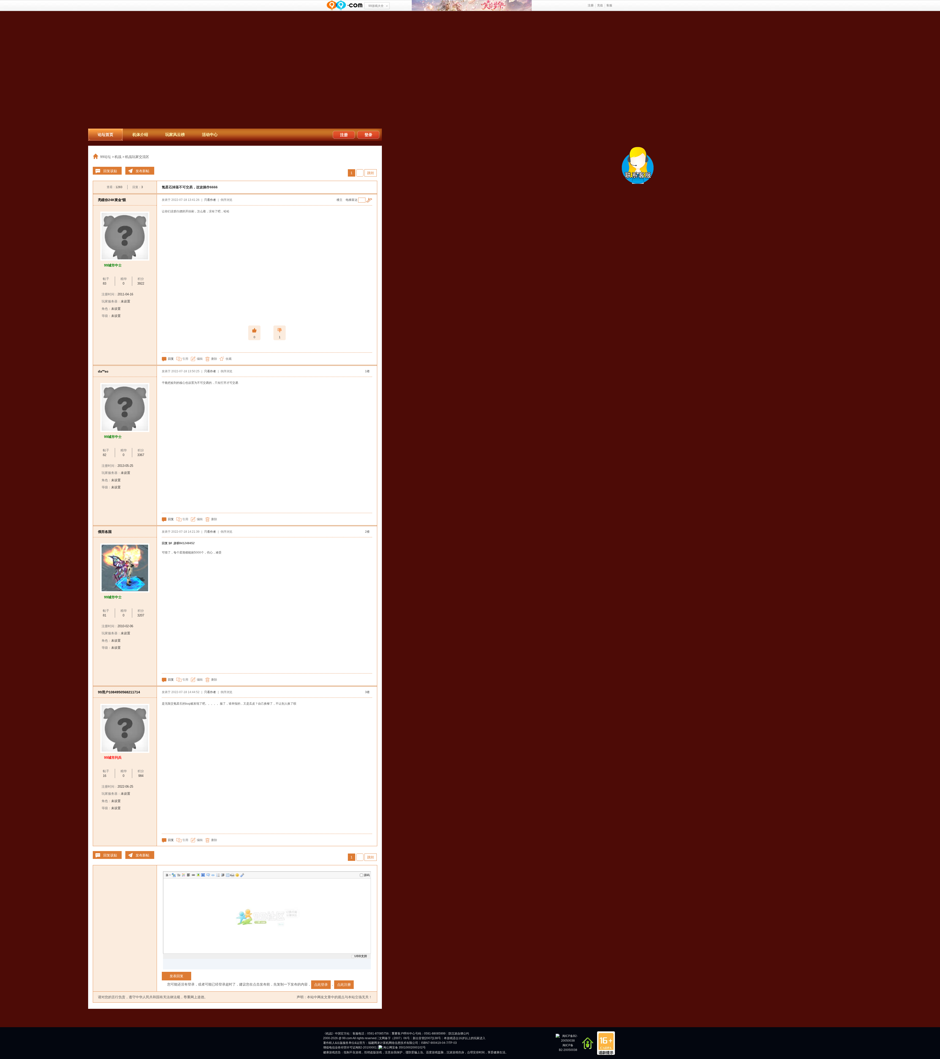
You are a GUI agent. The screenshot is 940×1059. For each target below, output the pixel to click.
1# (170, 543)
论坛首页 (105, 134)
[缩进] (222, 875)
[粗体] (166, 875)
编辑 (200, 359)
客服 (609, 5)
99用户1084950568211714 (119, 692)
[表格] (227, 875)
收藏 (229, 359)
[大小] (178, 875)
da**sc (103, 371)
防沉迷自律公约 (458, 1033)
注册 (591, 5)
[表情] (237, 875)
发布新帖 (142, 171)
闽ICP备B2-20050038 (568, 1048)
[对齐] (188, 875)
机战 (118, 157)
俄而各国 (105, 532)
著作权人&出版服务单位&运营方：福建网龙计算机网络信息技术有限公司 (370, 1043)
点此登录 (321, 985)
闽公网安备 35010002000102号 (404, 1047)
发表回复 (176, 976)
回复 (171, 359)
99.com (347, 1038)
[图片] (197, 875)
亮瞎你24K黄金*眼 (112, 200)
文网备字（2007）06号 (394, 1038)
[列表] (217, 875)
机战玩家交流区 (137, 157)
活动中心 (210, 134)
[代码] (212, 875)
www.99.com (344, 5)
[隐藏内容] (232, 875)
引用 (185, 359)
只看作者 (210, 200)
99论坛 (105, 157)
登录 (368, 135)
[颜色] (183, 875)
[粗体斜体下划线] (170, 875)
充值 (600, 5)
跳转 (370, 173)
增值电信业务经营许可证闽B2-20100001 (350, 1047)
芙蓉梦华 (472, 5)
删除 (214, 359)
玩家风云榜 (175, 134)
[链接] (192, 875)
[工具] (241, 875)
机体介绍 (140, 134)
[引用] (207, 875)
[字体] (173, 875)
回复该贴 (110, 171)
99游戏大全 (376, 6)
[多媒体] (202, 875)
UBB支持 (360, 956)
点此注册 (344, 985)
